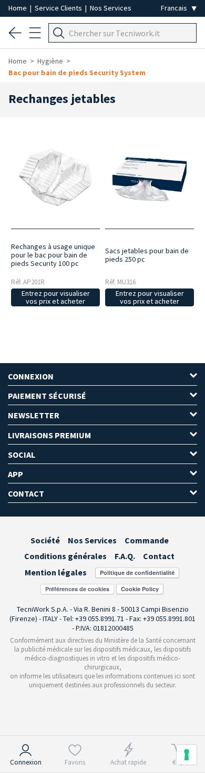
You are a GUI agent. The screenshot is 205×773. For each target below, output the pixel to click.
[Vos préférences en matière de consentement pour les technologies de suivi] (187, 755)
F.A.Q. (125, 556)
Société (45, 540)
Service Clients (59, 8)
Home (18, 8)
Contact (159, 556)
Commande (147, 540)
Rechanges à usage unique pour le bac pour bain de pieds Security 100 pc (53, 254)
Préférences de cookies (77, 589)
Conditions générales (65, 556)
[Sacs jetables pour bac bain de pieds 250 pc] (149, 177)
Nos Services (110, 8)
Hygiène (50, 61)
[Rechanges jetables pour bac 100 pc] (55, 177)
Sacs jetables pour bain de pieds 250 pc (147, 254)
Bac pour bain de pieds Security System (77, 72)
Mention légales (56, 572)
